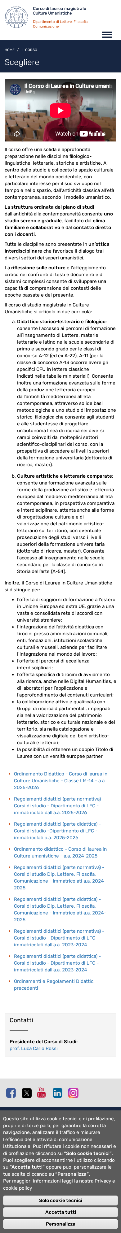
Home (10, 50)
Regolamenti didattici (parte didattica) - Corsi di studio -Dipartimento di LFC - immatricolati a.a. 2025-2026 (57, 830)
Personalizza (60, 1224)
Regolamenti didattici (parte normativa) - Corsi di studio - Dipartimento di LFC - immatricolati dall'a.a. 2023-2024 (59, 938)
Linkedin (59, 1092)
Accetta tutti (60, 1212)
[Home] (19, 18)
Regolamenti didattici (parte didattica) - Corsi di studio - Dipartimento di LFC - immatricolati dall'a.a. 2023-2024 (57, 963)
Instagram (74, 1092)
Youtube (43, 1092)
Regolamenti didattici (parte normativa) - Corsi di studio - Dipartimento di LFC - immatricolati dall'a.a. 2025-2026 (59, 805)
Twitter (28, 1093)
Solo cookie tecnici (60, 1200)
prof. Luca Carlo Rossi (34, 1048)
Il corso (29, 50)
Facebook (12, 1092)
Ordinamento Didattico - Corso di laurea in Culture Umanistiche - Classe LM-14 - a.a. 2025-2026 (60, 780)
